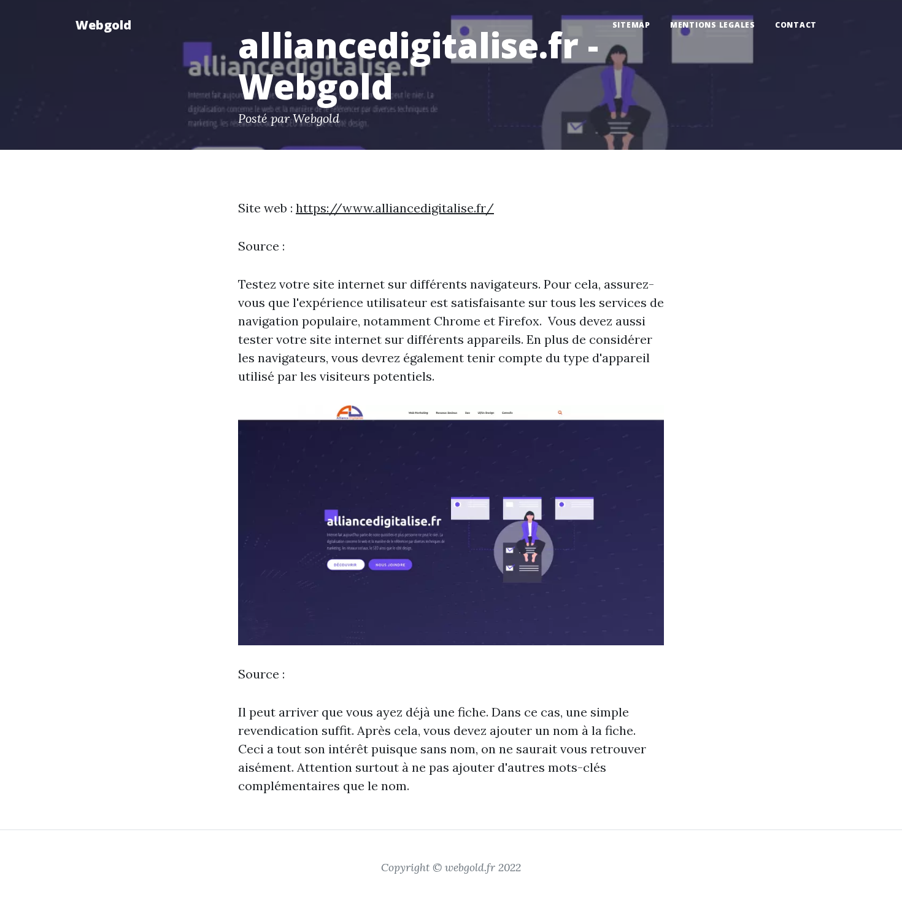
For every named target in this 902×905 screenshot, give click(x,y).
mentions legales (712, 25)
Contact (796, 25)
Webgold (103, 25)
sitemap (631, 25)
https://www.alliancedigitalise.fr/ (395, 208)
